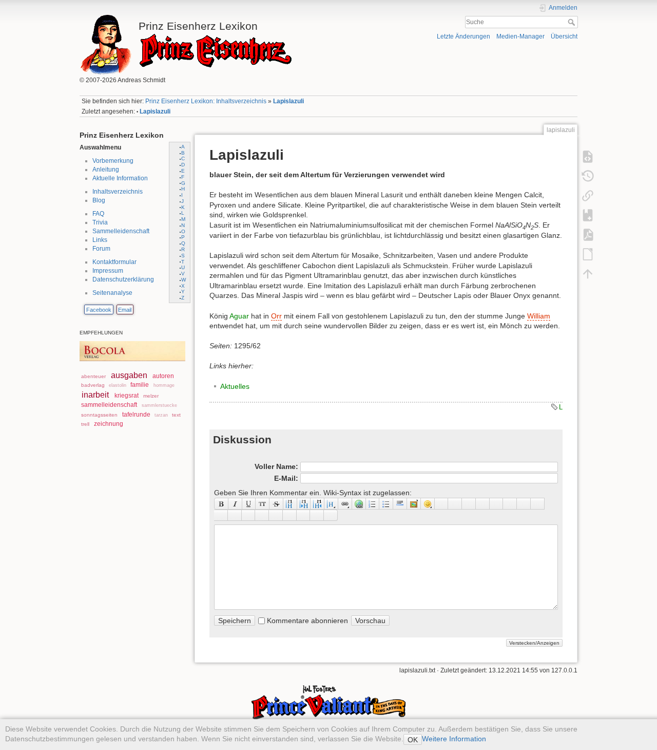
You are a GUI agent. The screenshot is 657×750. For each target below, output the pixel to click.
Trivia (100, 222)
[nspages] (510, 503)
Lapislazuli (288, 101)
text (176, 415)
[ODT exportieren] (588, 254)
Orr (276, 316)
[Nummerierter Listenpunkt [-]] (373, 503)
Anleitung (105, 169)
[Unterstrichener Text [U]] (249, 503)
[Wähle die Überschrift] (331, 503)
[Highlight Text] (235, 515)
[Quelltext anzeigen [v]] (588, 156)
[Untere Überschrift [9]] (304, 503)
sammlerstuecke (159, 405)
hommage (164, 385)
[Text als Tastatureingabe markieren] (483, 503)
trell (85, 424)
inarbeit (95, 394)
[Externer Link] (359, 503)
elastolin (117, 385)
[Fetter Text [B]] (221, 503)
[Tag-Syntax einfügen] (538, 503)
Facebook (98, 310)
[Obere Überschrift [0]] (317, 503)
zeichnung (108, 423)
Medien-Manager (520, 36)
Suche (572, 22)
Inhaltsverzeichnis (117, 191)
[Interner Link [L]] (345, 503)
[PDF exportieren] (588, 234)
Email (124, 310)
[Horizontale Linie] (400, 503)
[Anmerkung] (497, 503)
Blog (98, 200)
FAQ (98, 213)
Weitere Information (454, 739)
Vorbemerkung (112, 160)
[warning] (290, 515)
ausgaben (129, 375)
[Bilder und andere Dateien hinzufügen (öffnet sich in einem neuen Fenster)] (414, 503)
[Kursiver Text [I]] (235, 503)
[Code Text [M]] (262, 503)
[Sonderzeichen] (442, 503)
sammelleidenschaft (109, 404)
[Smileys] (428, 503)
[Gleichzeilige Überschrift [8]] (290, 503)
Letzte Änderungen (463, 36)
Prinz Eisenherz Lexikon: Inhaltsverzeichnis (205, 101)
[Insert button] (455, 503)
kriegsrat (126, 395)
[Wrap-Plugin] (221, 515)
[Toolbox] (331, 515)
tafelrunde (136, 414)
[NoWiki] (304, 515)
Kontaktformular (114, 262)
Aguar (239, 316)
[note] (249, 515)
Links (99, 239)
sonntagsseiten (99, 415)
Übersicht (564, 36)
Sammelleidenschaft (120, 231)
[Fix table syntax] (524, 503)
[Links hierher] (588, 195)
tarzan (161, 415)
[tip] (262, 515)
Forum (101, 248)
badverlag (93, 385)
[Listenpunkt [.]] (386, 503)
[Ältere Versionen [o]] (588, 175)
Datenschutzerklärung (123, 279)
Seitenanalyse (112, 292)
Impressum (107, 270)
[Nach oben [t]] (588, 273)
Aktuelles (234, 386)
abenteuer (93, 376)
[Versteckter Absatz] (469, 503)
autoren (163, 376)
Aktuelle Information (120, 178)
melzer (151, 396)
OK (413, 740)
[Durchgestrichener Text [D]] (276, 503)
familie (139, 384)
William (538, 316)
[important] (276, 515)
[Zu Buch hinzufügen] (588, 214)
